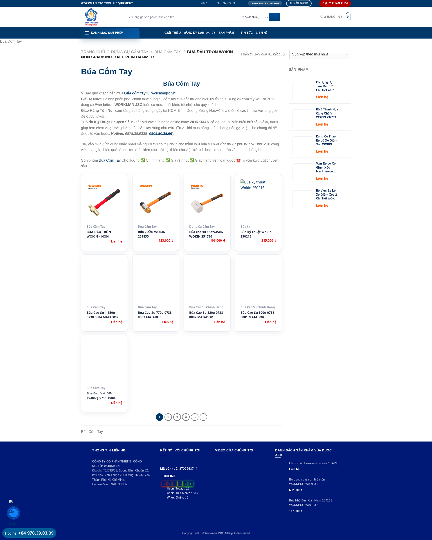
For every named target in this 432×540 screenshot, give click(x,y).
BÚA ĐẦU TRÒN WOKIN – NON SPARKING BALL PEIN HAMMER (103, 234)
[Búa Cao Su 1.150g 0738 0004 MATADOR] (104, 281)
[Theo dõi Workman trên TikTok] (173, 461)
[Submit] (274, 17)
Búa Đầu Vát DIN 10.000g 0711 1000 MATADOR (101, 395)
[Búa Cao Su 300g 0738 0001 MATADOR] (258, 281)
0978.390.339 (118, 484)
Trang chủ (93, 51)
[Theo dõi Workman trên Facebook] (163, 461)
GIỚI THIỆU (172, 32)
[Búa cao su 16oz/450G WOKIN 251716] (207, 201)
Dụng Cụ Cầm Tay (129, 51)
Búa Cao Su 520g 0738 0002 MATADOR (206, 314)
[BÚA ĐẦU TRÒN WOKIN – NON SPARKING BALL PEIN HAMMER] (104, 201)
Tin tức (247, 32)
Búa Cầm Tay (167, 51)
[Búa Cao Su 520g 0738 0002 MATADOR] (207, 281)
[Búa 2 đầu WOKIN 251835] (156, 201)
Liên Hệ (262, 32)
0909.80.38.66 (160, 133)
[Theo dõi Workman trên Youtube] (168, 461)
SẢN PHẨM (226, 32)
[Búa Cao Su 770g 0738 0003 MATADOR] (156, 281)
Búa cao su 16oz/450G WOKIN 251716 (206, 234)
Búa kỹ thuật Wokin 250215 (256, 234)
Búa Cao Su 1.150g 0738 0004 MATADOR (102, 314)
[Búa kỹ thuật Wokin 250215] (258, 201)
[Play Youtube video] (241, 474)
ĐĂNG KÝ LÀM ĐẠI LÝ (200, 32)
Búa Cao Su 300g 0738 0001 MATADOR (257, 314)
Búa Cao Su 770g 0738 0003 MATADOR (155, 314)
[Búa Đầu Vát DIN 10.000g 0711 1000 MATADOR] (104, 362)
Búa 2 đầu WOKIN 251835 (151, 234)
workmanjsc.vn (163, 93)
